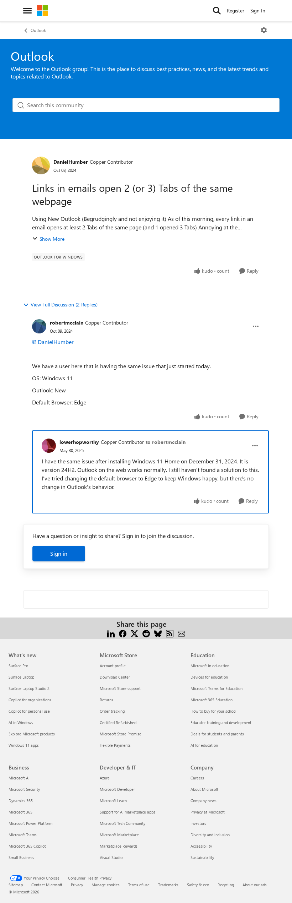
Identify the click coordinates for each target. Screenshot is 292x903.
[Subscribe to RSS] (169, 632)
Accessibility (201, 846)
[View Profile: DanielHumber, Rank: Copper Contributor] (41, 165)
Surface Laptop (21, 677)
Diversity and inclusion (210, 834)
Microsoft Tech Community (122, 823)
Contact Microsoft (46, 884)
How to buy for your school (213, 711)
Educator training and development (221, 722)
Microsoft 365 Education (212, 699)
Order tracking (112, 711)
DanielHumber (70, 161)
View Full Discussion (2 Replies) (64, 304)
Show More (52, 238)
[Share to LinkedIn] (111, 632)
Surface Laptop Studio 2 (29, 688)
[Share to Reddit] (146, 632)
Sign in (58, 553)
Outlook (38, 30)
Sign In (257, 10)
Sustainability (202, 857)
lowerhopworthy (79, 442)
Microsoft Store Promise (120, 733)
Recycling (226, 884)
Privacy (77, 884)
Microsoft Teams (23, 834)
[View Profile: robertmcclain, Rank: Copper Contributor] (39, 326)
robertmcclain (66, 322)
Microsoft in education (210, 665)
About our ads (255, 884)
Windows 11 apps (24, 745)
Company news (204, 800)
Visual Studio (111, 857)
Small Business (21, 857)
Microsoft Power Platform (30, 823)
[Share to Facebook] (122, 632)
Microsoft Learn (113, 800)
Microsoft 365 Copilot (27, 846)
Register (235, 10)
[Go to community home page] (42, 10)
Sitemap (16, 884)
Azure (105, 777)
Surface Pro (18, 665)
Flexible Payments (115, 745)
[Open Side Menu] (27, 10)
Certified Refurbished (118, 722)
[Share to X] (134, 632)
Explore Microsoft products (32, 733)
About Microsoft (204, 789)
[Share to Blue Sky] (158, 632)
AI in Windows (21, 722)
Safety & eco (198, 884)
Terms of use (139, 884)
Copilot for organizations (30, 699)
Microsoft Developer (117, 789)
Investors (198, 823)
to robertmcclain (166, 442)
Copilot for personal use (29, 711)
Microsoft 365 (20, 812)
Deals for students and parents (217, 733)
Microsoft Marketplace (119, 834)
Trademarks (168, 884)
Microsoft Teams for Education (217, 688)
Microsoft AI (19, 777)
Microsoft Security (24, 789)
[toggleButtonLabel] (264, 30)
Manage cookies (106, 884)
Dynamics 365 (21, 800)
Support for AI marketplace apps (127, 812)
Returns (106, 699)
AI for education (204, 745)
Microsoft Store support (120, 688)
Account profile (113, 665)
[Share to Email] (181, 632)
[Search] (217, 10)
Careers (197, 777)
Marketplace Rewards (118, 846)
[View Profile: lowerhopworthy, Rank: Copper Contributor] (49, 446)
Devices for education (209, 677)
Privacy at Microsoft (208, 812)
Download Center (115, 677)
